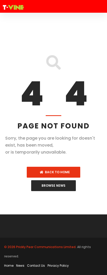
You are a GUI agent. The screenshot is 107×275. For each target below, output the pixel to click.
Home (9, 265)
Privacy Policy (58, 265)
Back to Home (56, 172)
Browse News (53, 185)
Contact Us (36, 265)
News (20, 265)
